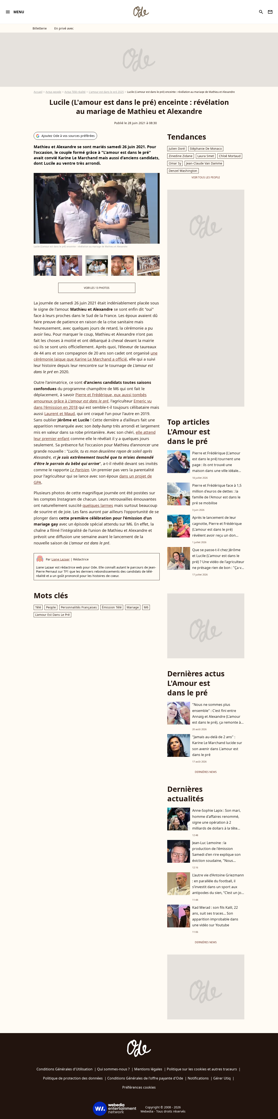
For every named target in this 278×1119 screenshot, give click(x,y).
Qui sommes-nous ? (113, 1069)
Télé (38, 607)
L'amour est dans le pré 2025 (106, 92)
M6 (146, 607)
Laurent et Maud (59, 413)
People (51, 607)
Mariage (133, 607)
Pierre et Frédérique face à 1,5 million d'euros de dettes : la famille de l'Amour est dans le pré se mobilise (217, 494)
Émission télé (112, 607)
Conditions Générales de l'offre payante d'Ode (145, 1078)
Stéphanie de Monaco (206, 148)
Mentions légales (148, 1069)
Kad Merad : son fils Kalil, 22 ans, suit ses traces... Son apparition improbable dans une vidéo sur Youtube (215, 916)
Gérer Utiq (222, 1078)
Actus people (53, 92)
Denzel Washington (183, 171)
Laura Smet (205, 156)
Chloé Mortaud (230, 156)
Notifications (198, 1078)
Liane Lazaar (60, 559)
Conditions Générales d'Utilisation (64, 1069)
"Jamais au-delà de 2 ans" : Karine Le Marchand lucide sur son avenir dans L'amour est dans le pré (217, 745)
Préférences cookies (139, 1087)
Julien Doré (177, 148)
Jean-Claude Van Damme (204, 163)
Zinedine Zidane (180, 156)
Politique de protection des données (73, 1078)
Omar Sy (175, 163)
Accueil (38, 92)
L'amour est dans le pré (52, 615)
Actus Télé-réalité (75, 92)
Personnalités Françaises (79, 607)
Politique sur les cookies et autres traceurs (202, 1069)
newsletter (270, 12)
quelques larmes (98, 505)
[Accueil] (141, 12)
